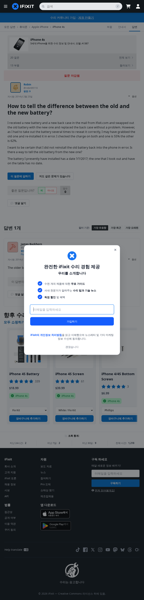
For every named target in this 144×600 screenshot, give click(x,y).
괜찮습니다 (72, 346)
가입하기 (72, 321)
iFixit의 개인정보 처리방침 (46, 335)
